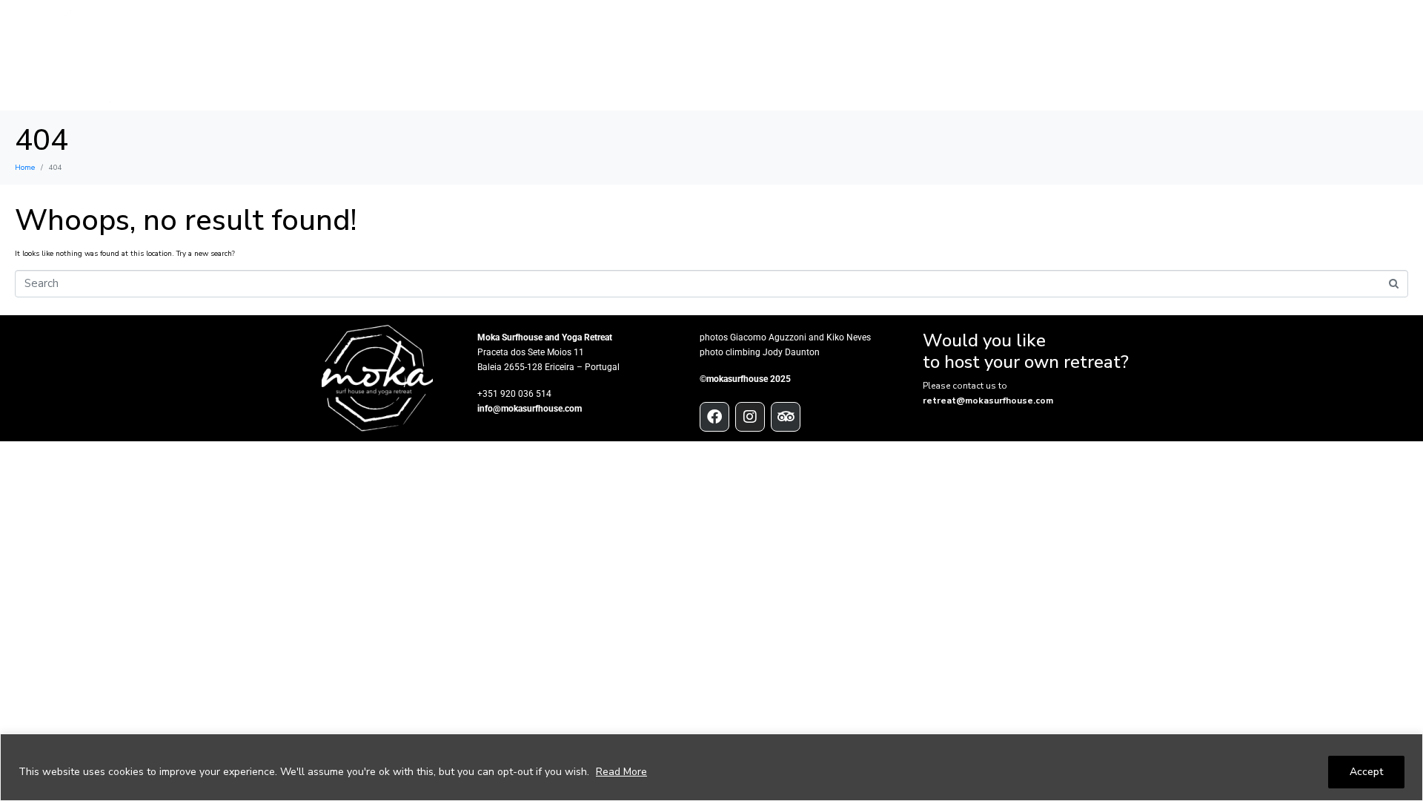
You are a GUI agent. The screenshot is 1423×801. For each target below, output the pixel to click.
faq (1325, 55)
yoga (703, 55)
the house (578, 55)
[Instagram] (750, 417)
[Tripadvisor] (785, 417)
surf (648, 55)
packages (770, 55)
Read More (621, 772)
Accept (1366, 772)
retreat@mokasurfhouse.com (988, 400)
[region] (711, 767)
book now (1259, 55)
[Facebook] (714, 417)
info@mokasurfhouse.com (529, 408)
